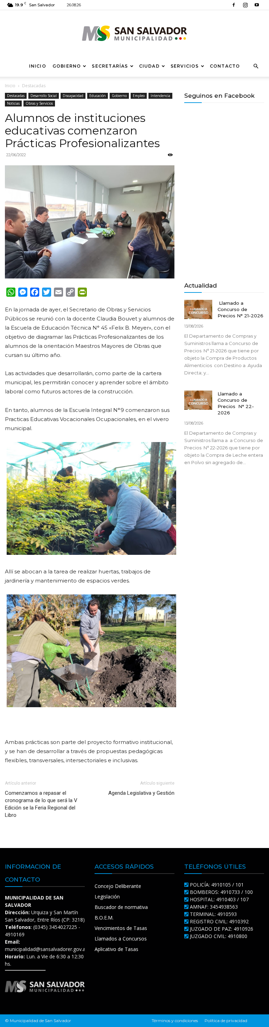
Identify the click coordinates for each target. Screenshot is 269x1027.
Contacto (225, 66)
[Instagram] (245, 5)
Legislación (107, 896)
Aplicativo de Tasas (116, 949)
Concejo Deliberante (118, 886)
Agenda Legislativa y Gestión (141, 793)
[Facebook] (233, 5)
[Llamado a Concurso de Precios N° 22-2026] (198, 400)
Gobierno (67, 66)
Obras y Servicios (39, 103)
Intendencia (160, 95)
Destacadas (16, 95)
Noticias (13, 103)
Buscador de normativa (121, 907)
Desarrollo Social (43, 95)
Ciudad (149, 66)
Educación (97, 95)
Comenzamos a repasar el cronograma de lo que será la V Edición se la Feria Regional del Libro (41, 804)
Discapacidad (73, 95)
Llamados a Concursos (121, 938)
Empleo (139, 95)
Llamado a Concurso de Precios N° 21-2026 (240, 309)
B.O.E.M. (104, 917)
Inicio (37, 66)
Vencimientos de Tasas (121, 928)
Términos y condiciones (175, 1020)
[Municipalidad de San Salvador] (134, 33)
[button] (255, 66)
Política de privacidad (226, 1020)
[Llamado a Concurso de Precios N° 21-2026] (198, 309)
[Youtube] (256, 5)
